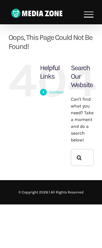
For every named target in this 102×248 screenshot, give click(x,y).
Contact (57, 92)
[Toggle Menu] (88, 15)
